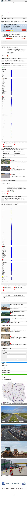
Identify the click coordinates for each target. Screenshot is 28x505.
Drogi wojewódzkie (5, 368)
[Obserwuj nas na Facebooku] (14, 489)
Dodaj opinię (16, 359)
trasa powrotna (24, 18)
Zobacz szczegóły (24, 38)
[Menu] (2, 1)
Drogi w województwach (6, 370)
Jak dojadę (4, 377)
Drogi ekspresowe (5, 365)
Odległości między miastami (7, 379)
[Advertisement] (14, 7)
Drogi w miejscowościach (6, 372)
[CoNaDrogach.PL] (7, 1)
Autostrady (4, 363)
